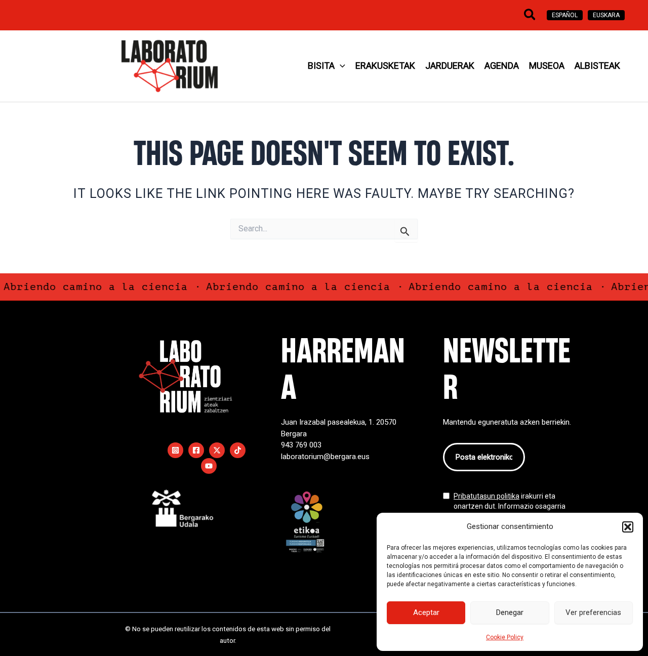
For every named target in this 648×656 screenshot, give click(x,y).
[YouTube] (209, 466)
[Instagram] (175, 450)
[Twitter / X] (217, 450)
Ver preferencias (593, 612)
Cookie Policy (504, 637)
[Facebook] (196, 450)
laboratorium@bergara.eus (325, 456)
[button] (628, 527)
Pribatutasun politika (486, 496)
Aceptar (426, 612)
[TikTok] (238, 450)
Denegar (509, 612)
